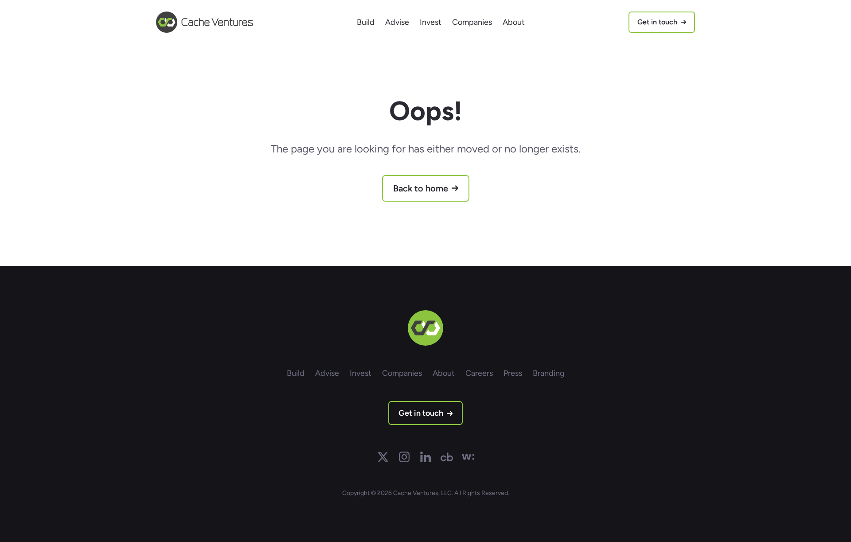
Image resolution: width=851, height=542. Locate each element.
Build (366, 22)
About (514, 22)
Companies (472, 22)
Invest (430, 22)
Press (513, 373)
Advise (397, 22)
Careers (479, 373)
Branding (549, 373)
